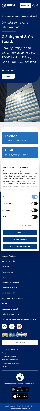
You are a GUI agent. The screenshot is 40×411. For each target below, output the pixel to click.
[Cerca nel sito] (33, 5)
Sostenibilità (7, 266)
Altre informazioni (9, 261)
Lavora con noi (20, 343)
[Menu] (37, 5)
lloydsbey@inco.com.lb (19, 155)
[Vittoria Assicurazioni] (8, 5)
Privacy (4, 353)
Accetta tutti (20, 232)
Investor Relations (9, 256)
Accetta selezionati (20, 239)
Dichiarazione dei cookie (9, 356)
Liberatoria (5, 366)
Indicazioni (9, 70)
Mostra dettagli (27, 226)
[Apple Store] (20, 396)
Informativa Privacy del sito (10, 359)
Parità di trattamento (10, 314)
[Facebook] (4, 326)
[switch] (34, 203)
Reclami (5, 304)
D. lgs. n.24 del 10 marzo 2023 (11, 349)
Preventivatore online (10, 282)
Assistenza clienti (8, 293)
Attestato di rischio (9, 287)
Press (4, 277)
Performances (7, 272)
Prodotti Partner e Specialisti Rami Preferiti (19, 319)
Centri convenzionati (13, 16)
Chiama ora (8, 76)
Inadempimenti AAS (10, 309)
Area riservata (25, 6)
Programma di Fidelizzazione (13, 298)
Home (4, 16)
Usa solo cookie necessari (20, 246)
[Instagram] (19, 326)
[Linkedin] (12, 326)
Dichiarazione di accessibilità (10, 363)
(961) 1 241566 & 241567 (17, 140)
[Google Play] (20, 389)
